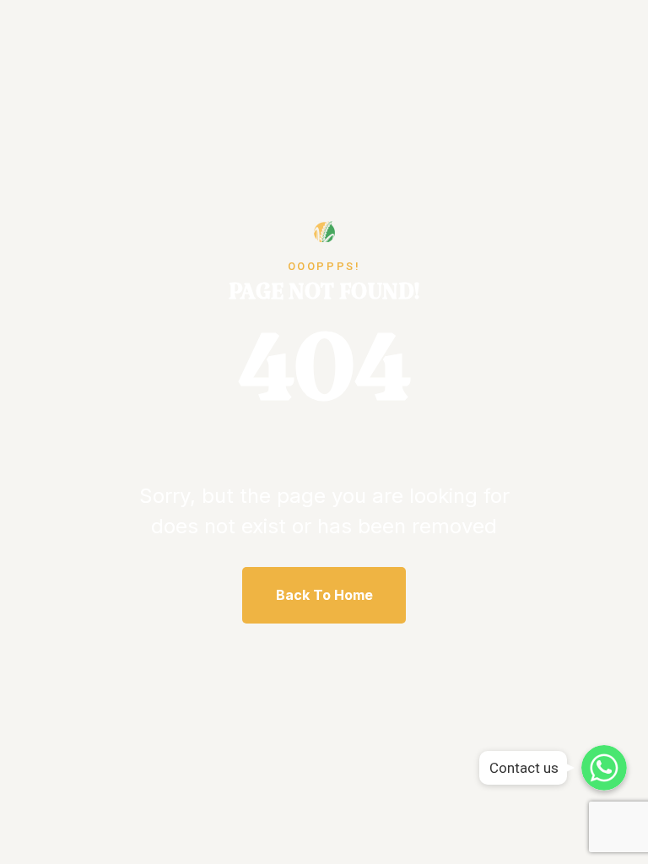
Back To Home (324, 594)
